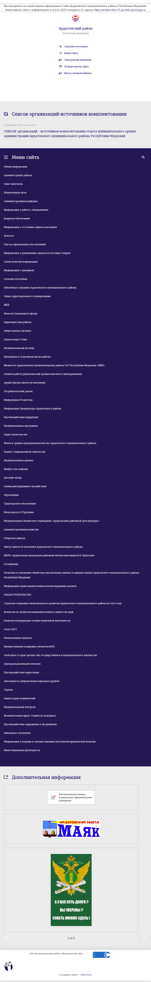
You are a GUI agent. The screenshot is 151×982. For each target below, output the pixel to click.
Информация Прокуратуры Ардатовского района (32, 408)
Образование (11, 495)
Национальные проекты (18, 638)
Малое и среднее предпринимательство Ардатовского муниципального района (50, 443)
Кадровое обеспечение (17, 218)
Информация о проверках (19, 270)
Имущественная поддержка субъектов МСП (29, 646)
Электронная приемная (77, 60)
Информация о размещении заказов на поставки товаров (37, 253)
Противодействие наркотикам (21, 672)
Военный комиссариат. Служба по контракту (30, 715)
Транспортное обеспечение (20, 503)
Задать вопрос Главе (15, 339)
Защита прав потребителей (19, 698)
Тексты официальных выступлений (25, 244)
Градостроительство (15, 434)
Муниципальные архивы (18, 460)
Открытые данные (14, 538)
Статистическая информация (21, 261)
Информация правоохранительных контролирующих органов (40, 586)
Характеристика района (17, 322)
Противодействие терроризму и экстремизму (30, 724)
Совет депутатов (13, 184)
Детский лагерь (13, 477)
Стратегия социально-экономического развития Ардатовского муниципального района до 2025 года (62, 603)
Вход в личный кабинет (78, 73)
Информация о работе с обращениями (26, 210)
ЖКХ (6, 305)
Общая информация (15, 166)
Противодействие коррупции (21, 417)
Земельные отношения (17, 733)
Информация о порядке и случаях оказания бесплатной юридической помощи (50, 741)
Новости (9, 235)
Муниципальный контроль (20, 707)
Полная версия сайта (76, 66)
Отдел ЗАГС (10, 629)
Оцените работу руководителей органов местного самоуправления (43, 374)
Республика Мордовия (76, 33)
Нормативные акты (15, 192)
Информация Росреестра (18, 400)
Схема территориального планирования (27, 296)
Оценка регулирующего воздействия (25, 486)
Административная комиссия (21, 529)
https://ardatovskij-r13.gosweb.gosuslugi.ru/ (120, 10)
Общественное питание (17, 330)
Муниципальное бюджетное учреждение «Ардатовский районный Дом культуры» (51, 521)
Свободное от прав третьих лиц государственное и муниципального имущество (50, 655)
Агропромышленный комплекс (22, 664)
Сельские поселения (76, 46)
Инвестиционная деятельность (22, 750)
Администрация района (18, 175)
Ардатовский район (75, 28)
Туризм (8, 689)
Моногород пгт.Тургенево (19, 512)
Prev (6, 938)
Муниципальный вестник (19, 348)
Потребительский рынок (18, 391)
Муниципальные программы (21, 426)
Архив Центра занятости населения (24, 382)
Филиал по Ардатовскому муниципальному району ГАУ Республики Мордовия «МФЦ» (54, 365)
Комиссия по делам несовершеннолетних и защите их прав (38, 612)
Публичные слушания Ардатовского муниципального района (40, 287)
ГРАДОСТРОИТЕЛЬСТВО (17, 594)
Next (145, 938)
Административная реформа (20, 201)
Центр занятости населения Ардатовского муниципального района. (43, 546)
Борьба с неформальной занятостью (24, 451)
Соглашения (11, 564)
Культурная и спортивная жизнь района (27, 356)
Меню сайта (71, 53)
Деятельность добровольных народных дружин (32, 681)
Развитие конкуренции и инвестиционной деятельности (37, 620)
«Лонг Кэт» (86, 974)
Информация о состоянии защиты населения (30, 227)
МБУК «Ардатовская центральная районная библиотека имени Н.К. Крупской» (49, 555)
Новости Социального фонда (20, 313)
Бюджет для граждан (16, 469)
